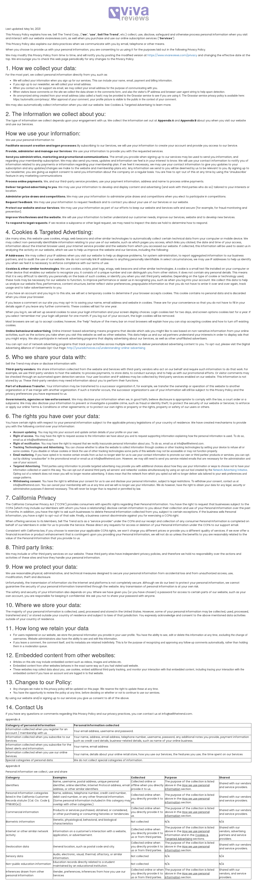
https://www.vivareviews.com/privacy (172, 55)
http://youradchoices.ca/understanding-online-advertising (106, 348)
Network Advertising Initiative (230, 470)
